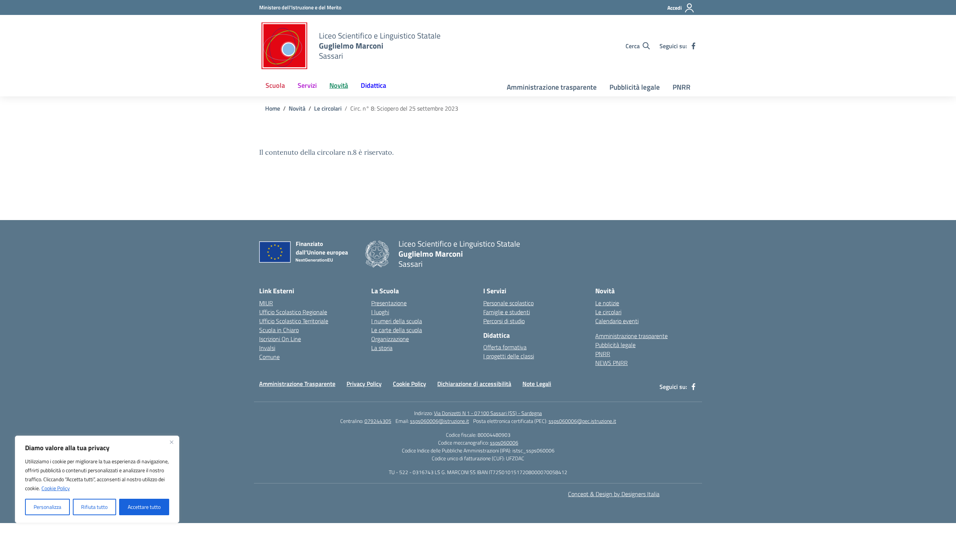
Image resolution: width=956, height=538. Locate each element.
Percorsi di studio (504, 320)
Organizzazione (390, 338)
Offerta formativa (505, 347)
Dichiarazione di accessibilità (474, 383)
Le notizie (607, 303)
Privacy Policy (364, 383)
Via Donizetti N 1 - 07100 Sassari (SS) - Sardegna (488, 413)
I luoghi (380, 311)
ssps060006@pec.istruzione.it (582, 421)
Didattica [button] (373, 85)
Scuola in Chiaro (279, 329)
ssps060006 (504, 442)
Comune (269, 356)
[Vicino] (171, 441)
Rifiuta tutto (94, 507)
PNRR (681, 86)
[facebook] (693, 46)
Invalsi (267, 347)
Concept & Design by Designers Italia (613, 493)
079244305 (377, 421)
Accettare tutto (144, 507)
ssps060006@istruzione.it (439, 421)
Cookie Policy (55, 488)
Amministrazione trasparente (552, 86)
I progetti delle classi (508, 356)
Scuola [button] (275, 85)
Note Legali (536, 383)
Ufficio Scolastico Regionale (293, 311)
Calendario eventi (617, 320)
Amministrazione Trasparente (297, 383)
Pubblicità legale (634, 86)
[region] (97, 479)
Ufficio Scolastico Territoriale (293, 320)
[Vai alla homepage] (284, 45)
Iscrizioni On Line (280, 338)
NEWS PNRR (611, 362)
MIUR (266, 303)
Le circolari (608, 311)
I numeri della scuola (396, 320)
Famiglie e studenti (506, 311)
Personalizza (47, 507)
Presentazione (389, 303)
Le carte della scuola (396, 329)
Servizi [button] (307, 85)
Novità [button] (338, 85)
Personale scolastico (508, 303)
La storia (381, 347)
